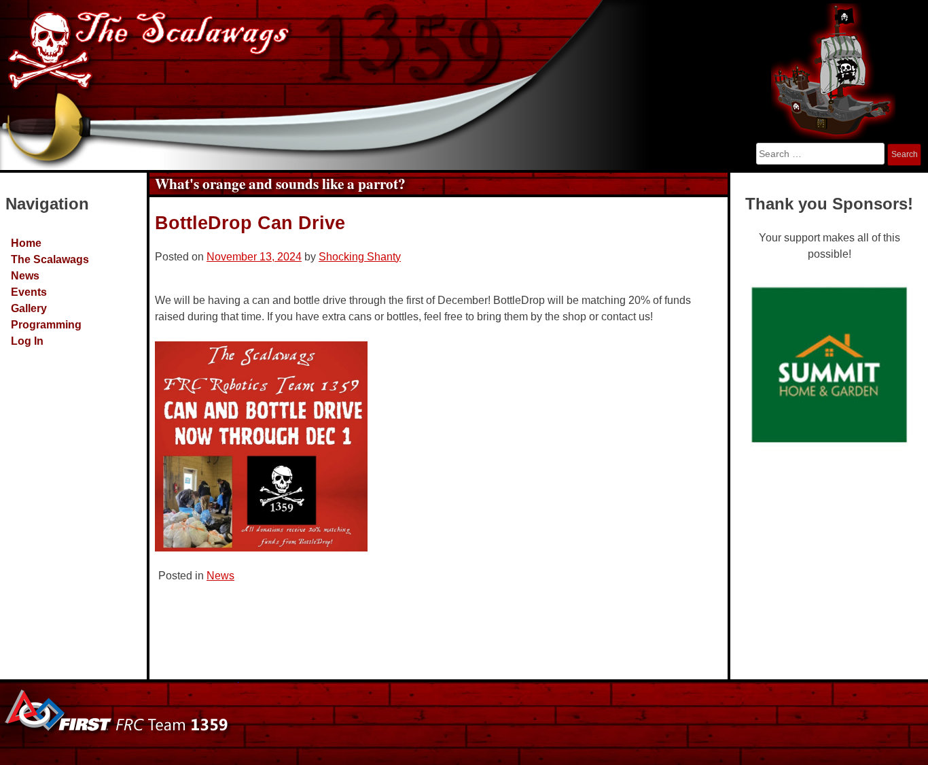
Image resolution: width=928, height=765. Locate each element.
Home (26, 243)
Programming (46, 324)
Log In (27, 341)
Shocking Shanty (360, 256)
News (25, 276)
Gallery (29, 308)
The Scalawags (50, 259)
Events (29, 292)
